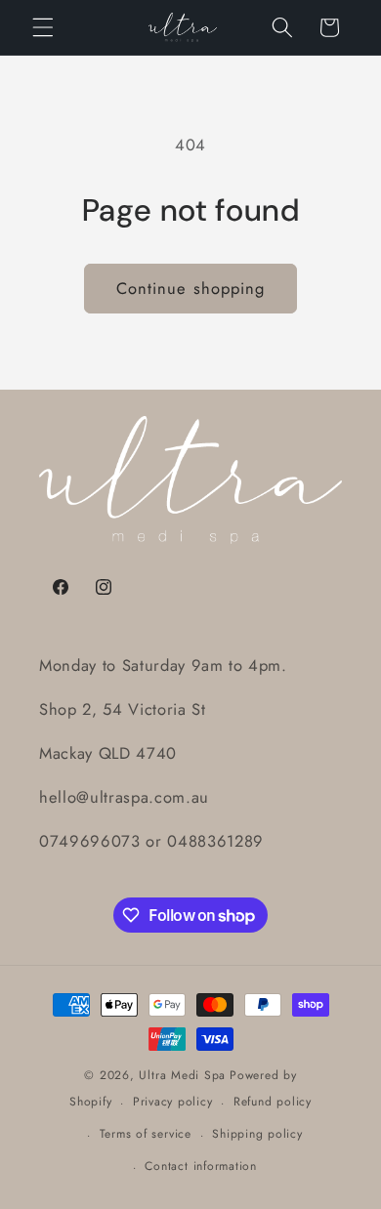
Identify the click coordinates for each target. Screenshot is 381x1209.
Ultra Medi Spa (182, 1075)
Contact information (201, 1166)
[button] (43, 27)
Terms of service (145, 1134)
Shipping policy (257, 1134)
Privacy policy (173, 1101)
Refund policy (272, 1101)
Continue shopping (191, 288)
